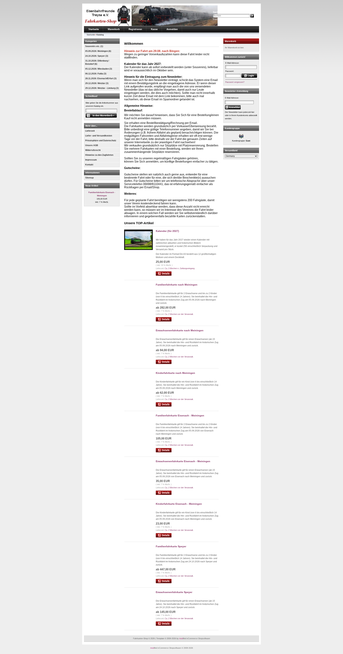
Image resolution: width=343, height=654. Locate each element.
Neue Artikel (91, 186)
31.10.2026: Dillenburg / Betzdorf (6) (97, 62)
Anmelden (172, 29)
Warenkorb (114, 29)
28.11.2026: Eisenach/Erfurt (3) (100, 78)
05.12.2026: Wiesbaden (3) (98, 69)
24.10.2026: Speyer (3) (96, 56)
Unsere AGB (91, 145)
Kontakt (89, 164)
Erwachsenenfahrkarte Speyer (174, 592)
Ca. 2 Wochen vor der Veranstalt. (179, 314)
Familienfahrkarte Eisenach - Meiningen (180, 415)
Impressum (91, 160)
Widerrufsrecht (93, 150)
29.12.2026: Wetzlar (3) (96, 83)
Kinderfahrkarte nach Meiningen (175, 373)
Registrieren (135, 29)
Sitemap (89, 177)
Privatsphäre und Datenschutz (100, 140)
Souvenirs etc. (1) (94, 46)
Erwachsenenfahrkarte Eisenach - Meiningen (183, 461)
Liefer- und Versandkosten (98, 135)
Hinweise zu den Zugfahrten (99, 155)
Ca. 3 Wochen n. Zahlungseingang (180, 268)
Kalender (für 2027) (167, 231)
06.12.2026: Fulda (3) (95, 73)
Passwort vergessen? (234, 82)
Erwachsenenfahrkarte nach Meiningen (179, 330)
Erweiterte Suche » (221, 19)
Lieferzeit (90, 131)
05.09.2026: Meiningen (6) (98, 51)
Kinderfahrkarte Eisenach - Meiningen (179, 503)
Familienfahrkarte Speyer (171, 546)
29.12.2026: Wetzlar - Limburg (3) (102, 88)
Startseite (93, 29)
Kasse (154, 29)
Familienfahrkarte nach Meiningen (176, 284)
